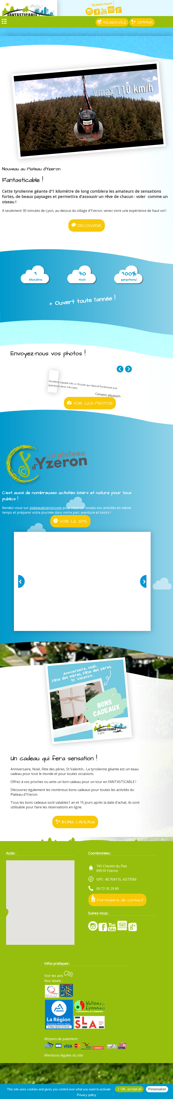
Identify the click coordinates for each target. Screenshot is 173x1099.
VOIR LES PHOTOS (92, 403)
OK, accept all (131, 1089)
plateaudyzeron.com (46, 507)
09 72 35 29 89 (107, 888)
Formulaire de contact (119, 900)
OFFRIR (144, 22)
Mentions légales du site (63, 1055)
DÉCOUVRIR (89, 225)
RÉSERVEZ (114, 22)
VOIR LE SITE (72, 521)
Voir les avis (54, 975)
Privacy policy (86, 1095)
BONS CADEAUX (77, 822)
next (142, 581)
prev (22, 581)
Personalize (157, 1089)
